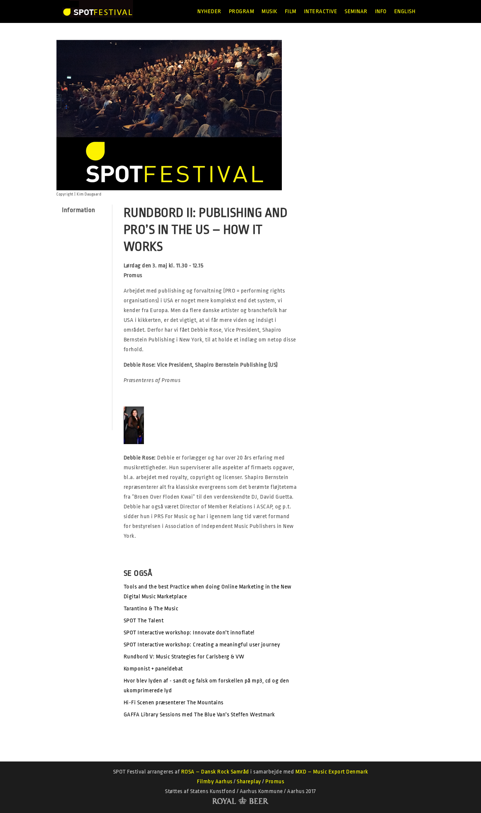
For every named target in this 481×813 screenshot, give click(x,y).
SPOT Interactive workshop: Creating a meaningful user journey (202, 645)
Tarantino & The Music (151, 608)
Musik (269, 11)
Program (241, 11)
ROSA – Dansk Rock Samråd (215, 772)
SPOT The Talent (144, 620)
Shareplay (249, 781)
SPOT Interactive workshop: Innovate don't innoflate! (189, 632)
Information (78, 210)
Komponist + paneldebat (153, 669)
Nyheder (209, 11)
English (405, 11)
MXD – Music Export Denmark (331, 772)
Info (381, 11)
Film (290, 11)
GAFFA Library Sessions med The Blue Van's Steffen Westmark (199, 714)
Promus (274, 781)
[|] (97, 11)
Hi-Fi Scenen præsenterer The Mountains (174, 702)
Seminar (356, 11)
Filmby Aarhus (215, 781)
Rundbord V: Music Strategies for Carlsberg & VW (184, 657)
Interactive (320, 11)
